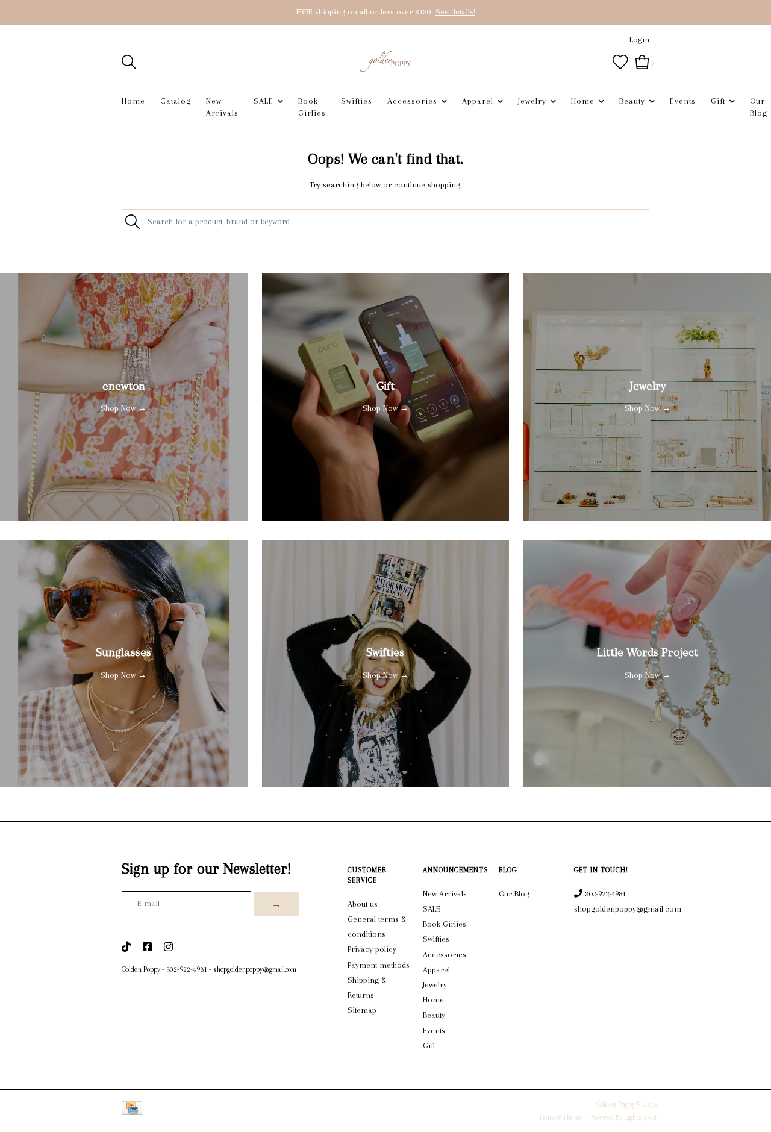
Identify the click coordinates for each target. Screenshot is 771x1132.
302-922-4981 (186, 969)
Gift (718, 100)
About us (363, 903)
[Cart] (642, 61)
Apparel (477, 100)
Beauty (632, 100)
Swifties (356, 100)
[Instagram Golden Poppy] (168, 947)
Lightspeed (640, 1117)
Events (683, 100)
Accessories (412, 100)
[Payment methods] (134, 1110)
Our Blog (758, 106)
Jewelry (532, 100)
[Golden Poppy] (385, 61)
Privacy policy (372, 949)
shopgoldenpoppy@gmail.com (254, 969)
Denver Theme (561, 1117)
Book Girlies (312, 106)
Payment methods (379, 964)
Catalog (175, 100)
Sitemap (362, 1010)
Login (639, 39)
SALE (263, 100)
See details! (455, 11)
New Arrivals (222, 106)
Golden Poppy (141, 969)
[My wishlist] (620, 61)
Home (133, 100)
